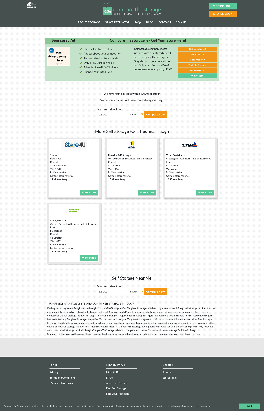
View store (89, 192)
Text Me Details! (197, 65)
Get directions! (197, 49)
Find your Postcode (117, 393)
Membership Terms (61, 383)
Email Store (197, 54)
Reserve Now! (197, 70)
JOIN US (181, 22)
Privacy (54, 372)
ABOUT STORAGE (89, 22)
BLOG (150, 22)
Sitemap (167, 372)
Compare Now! (155, 114)
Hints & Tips (113, 372)
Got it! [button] (249, 406)
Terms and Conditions (62, 377)
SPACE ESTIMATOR (117, 22)
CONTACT (164, 22)
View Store (197, 75)
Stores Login (223, 13)
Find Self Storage (116, 388)
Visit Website (197, 59)
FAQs (137, 22)
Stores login (170, 377)
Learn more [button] (205, 406)
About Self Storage (117, 383)
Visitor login (223, 6)
